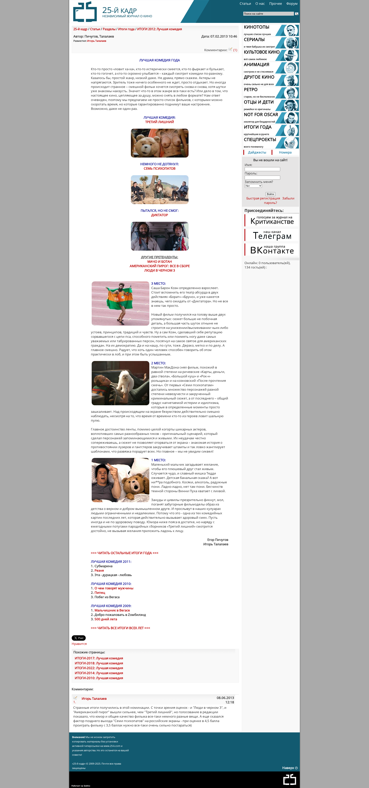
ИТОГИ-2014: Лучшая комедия (99, 673)
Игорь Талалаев (96, 41)
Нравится (79, 643)
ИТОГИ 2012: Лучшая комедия (159, 29)
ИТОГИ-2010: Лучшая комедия (99, 678)
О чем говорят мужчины (114, 588)
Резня (99, 570)
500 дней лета (106, 619)
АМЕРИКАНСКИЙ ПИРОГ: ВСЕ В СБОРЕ (160, 266)
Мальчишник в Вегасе (112, 610)
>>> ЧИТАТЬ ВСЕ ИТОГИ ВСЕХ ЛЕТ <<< (120, 628)
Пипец (100, 592)
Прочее (275, 3)
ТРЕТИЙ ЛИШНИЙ (159, 122)
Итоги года (126, 29)
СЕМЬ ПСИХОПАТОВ (159, 168)
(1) (235, 50)
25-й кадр (80, 29)
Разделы (109, 29)
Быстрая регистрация (263, 198)
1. (74, 702)
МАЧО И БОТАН (159, 261)
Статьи (245, 3)
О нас (260, 3)
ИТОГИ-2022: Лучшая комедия (99, 668)
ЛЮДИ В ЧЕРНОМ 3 (159, 270)
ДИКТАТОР (159, 215)
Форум (292, 3)
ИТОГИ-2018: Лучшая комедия (99, 663)
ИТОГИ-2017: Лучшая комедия (99, 658)
